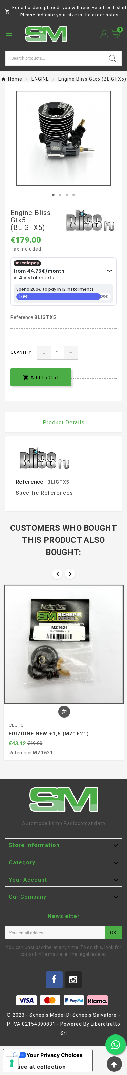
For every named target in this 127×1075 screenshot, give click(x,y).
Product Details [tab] (64, 422)
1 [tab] (53, 195)
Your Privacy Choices (54, 1055)
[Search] (112, 58)
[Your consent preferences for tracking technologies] (11, 1063)
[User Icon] (104, 34)
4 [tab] (73, 195)
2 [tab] (60, 195)
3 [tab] (67, 195)
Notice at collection (37, 1066)
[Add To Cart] (64, 712)
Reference (22, 317)
